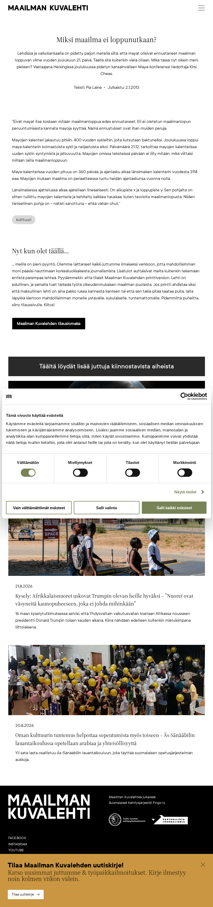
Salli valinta (106, 507)
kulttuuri (23, 220)
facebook (17, 838)
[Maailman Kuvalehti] (49, 818)
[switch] (80, 473)
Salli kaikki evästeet (174, 507)
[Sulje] (203, 865)
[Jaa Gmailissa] (98, 109)
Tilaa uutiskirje (23, 894)
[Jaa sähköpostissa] (131, 109)
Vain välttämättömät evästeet (39, 507)
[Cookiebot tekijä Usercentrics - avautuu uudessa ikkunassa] (184, 396)
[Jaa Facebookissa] (114, 109)
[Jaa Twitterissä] (81, 109)
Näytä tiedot (185, 492)
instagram (17, 844)
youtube (16, 850)
